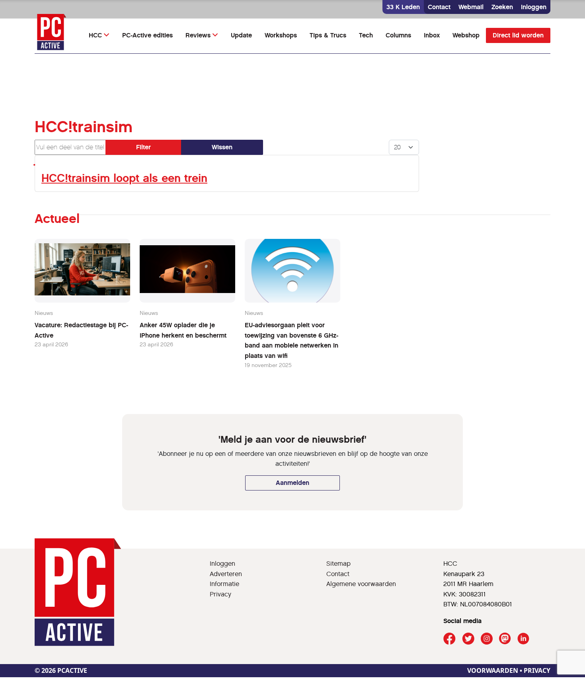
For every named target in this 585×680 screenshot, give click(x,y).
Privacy (220, 594)
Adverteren (226, 574)
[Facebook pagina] (449, 639)
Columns (398, 35)
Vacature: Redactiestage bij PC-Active (81, 330)
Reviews (198, 35)
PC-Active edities (147, 35)
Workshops (281, 35)
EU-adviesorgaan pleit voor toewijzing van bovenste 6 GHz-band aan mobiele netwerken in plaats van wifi (291, 340)
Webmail (471, 7)
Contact (439, 7)
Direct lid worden (518, 35)
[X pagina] (468, 639)
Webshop (466, 35)
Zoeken (502, 7)
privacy (537, 670)
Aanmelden (292, 483)
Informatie (224, 584)
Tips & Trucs (328, 35)
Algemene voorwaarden (361, 584)
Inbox (432, 35)
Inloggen (533, 7)
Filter (143, 147)
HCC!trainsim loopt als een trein (124, 178)
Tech (366, 35)
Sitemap (338, 563)
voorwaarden (492, 670)
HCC (95, 35)
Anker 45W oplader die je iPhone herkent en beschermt (183, 330)
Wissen (222, 147)
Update (241, 35)
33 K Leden (403, 7)
